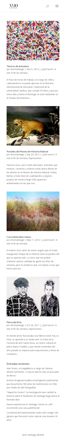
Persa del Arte (14, 322)
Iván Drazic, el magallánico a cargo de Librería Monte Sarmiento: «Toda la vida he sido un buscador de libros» (33, 372)
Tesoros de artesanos (18, 66)
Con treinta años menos (19, 236)
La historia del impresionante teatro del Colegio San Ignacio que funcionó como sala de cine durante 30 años (32, 416)
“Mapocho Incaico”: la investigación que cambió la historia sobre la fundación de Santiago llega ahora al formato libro (33, 396)
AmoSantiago (17, 69)
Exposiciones (35, 158)
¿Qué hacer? (47, 69)
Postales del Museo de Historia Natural (27, 151)
